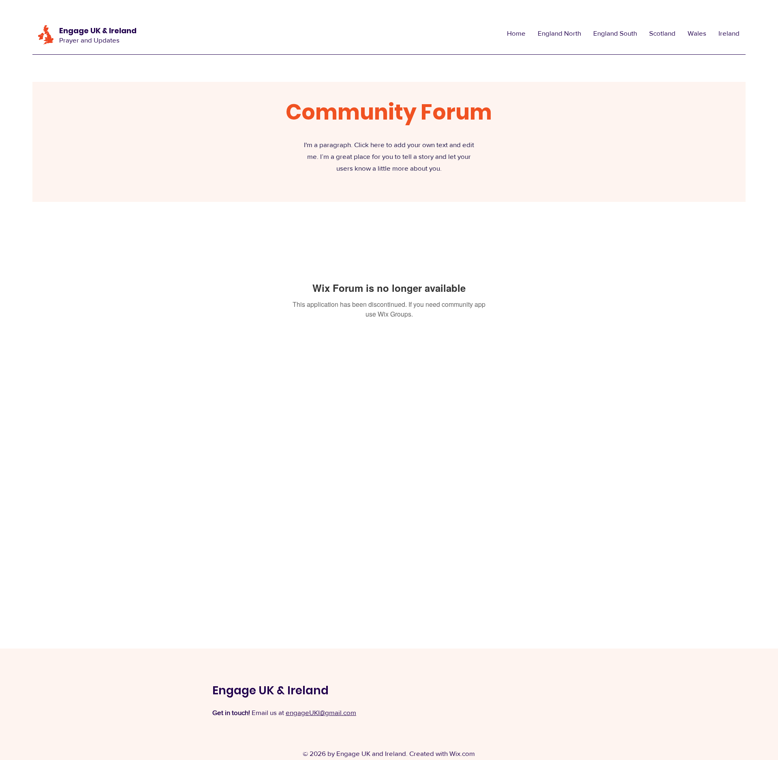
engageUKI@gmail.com (321, 712)
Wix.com (462, 753)
